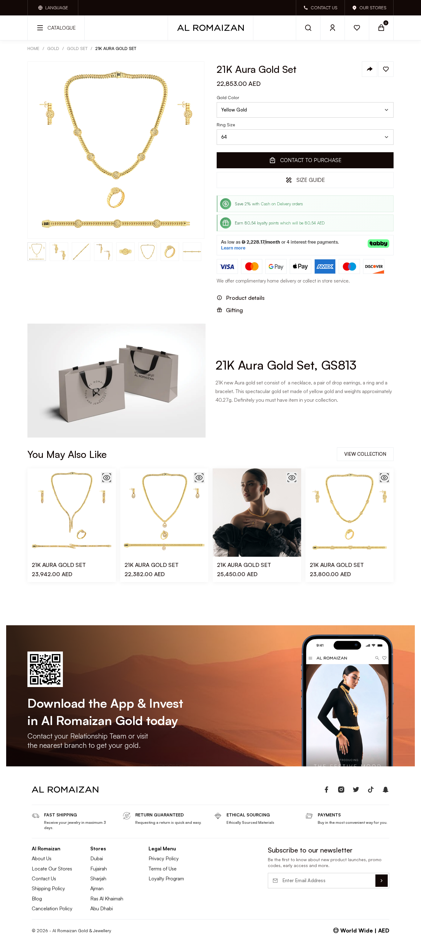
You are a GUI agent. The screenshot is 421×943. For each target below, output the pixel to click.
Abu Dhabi (101, 908)
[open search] (308, 27)
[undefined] (326, 789)
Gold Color (228, 97)
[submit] (381, 880)
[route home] (65, 789)
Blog (37, 898)
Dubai (96, 858)
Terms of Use (163, 868)
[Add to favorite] (386, 69)
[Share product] (369, 69)
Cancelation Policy (52, 908)
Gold (53, 48)
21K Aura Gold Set (115, 48)
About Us (41, 858)
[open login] (333, 27)
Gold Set (77, 48)
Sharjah (98, 878)
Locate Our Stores (52, 868)
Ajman (97, 888)
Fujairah (98, 868)
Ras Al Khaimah (106, 898)
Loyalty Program (166, 878)
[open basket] (381, 27)
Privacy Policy (164, 858)
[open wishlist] (357, 27)
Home (33, 48)
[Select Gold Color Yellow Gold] (305, 110)
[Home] (210, 27)
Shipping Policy (48, 888)
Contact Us (44, 878)
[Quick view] (106, 477)
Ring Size (226, 125)
